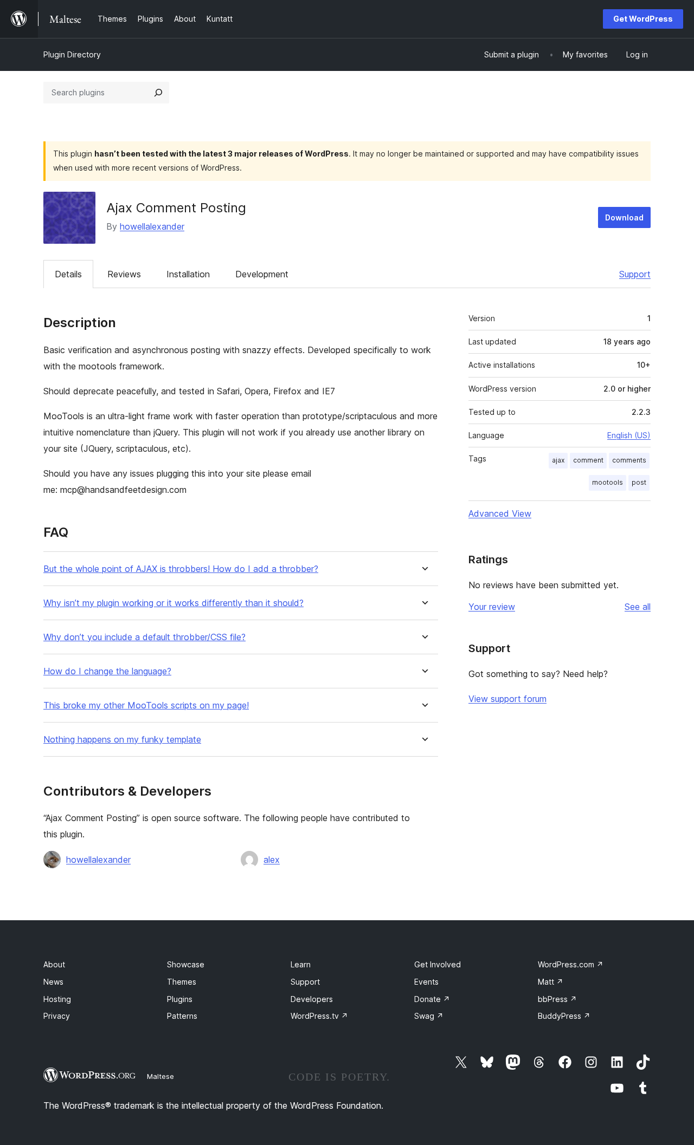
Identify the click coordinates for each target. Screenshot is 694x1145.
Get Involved (437, 964)
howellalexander (152, 226)
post (639, 482)
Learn (301, 964)
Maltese (160, 1076)
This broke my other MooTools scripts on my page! (146, 705)
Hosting (57, 999)
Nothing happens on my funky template (122, 739)
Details (68, 274)
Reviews (124, 274)
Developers (312, 999)
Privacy (56, 1015)
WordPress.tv (319, 1015)
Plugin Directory (72, 54)
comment (588, 460)
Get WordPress (643, 18)
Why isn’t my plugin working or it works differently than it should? (173, 603)
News (53, 981)
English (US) (629, 435)
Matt (550, 981)
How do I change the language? (107, 671)
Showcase (185, 964)
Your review (491, 606)
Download (624, 217)
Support (635, 274)
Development (261, 274)
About (54, 964)
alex (272, 859)
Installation (188, 274)
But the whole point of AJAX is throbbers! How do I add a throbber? (180, 569)
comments (629, 460)
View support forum (507, 698)
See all (638, 606)
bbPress (557, 999)
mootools (607, 482)
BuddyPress (564, 1015)
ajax (558, 460)
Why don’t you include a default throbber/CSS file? (144, 637)
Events (426, 981)
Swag (429, 1015)
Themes (181, 981)
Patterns (182, 1015)
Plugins (179, 999)
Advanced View (499, 513)
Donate (432, 999)
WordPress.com (570, 964)
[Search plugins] (158, 92)
